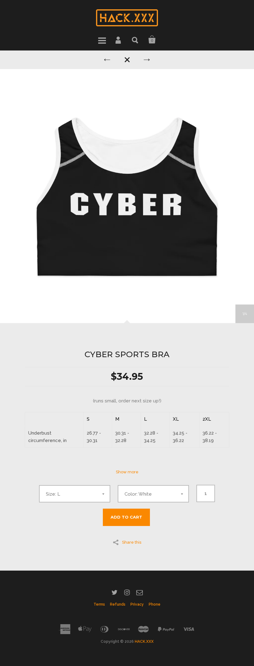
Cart (152, 39)
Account (118, 39)
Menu (101, 39)
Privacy (137, 604)
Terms (99, 604)
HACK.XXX (144, 641)
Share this (131, 542)
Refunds (117, 604)
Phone (154, 604)
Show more (127, 472)
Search (135, 39)
